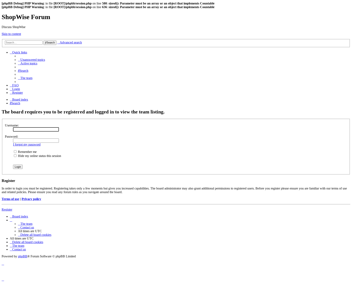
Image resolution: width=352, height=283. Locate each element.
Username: (12, 125)
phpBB (22, 256)
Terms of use (10, 199)
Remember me (27, 151)
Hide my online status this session (39, 156)
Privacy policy (31, 199)
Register (7, 209)
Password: (11, 136)
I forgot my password (27, 144)
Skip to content (11, 34)
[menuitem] (31, 59)
